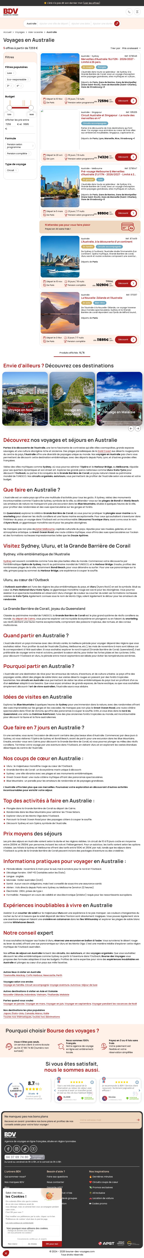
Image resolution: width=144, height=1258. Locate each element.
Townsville (9, 975)
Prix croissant (130, 48)
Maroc (38, 1013)
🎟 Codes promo (98, 1203)
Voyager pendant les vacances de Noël (114, 1003)
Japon (7, 1013)
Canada (29, 1013)
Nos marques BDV (14, 1182)
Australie (31, 23)
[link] (129, 11)
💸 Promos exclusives (101, 1187)
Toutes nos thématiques (17, 1016)
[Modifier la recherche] (117, 23)
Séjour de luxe (89, 985)
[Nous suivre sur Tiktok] (25, 1148)
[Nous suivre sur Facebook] (8, 1148)
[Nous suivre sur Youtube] (33, 1148)
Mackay (20, 975)
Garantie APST (55, 1187)
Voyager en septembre (77, 1003)
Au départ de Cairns (23, 618)
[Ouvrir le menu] (137, 11)
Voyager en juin (55, 1003)
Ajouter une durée (102, 23)
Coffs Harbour (34, 975)
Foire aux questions (57, 1176)
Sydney (7, 561)
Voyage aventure (59, 985)
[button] (131, 428)
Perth (59, 975)
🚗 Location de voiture (101, 1198)
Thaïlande (53, 994)
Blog (6, 1187)
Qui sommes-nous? (15, 1176)
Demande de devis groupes (62, 1198)
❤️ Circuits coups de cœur (103, 1182)
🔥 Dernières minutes (101, 1176)
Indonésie (30, 994)
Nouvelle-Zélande (13, 994)
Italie (46, 1013)
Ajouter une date (80, 23)
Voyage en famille (13, 985)
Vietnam (41, 994)
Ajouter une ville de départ (53, 23)
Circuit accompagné (36, 985)
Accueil (7, 32)
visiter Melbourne (45, 529)
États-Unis (17, 1013)
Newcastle (49, 975)
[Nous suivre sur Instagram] (16, 1148)
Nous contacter (55, 1182)
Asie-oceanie (35, 32)
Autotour (75, 985)
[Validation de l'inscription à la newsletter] (139, 1120)
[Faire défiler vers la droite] (138, 428)
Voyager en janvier (14, 1003)
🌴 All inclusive (97, 1193)
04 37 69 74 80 (17, 1157)
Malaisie (64, 994)
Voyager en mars (35, 1003)
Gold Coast (104, 451)
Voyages (20, 32)
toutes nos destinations (46, 1016)
